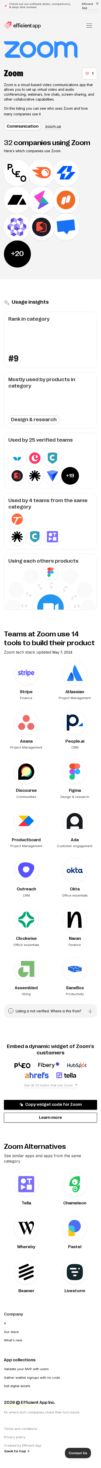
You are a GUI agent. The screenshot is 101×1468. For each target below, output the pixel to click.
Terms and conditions (20, 1429)
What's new (13, 1340)
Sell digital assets (17, 1386)
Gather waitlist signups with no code (32, 1377)
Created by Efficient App (22, 1445)
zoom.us (53, 126)
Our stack (11, 1332)
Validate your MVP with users (26, 1369)
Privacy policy (14, 1437)
